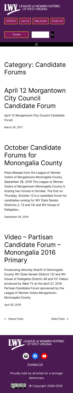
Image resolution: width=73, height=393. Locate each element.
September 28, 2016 (16, 216)
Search (52, 34)
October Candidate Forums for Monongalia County (33, 155)
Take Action (40, 21)
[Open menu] (36, 44)
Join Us (25, 21)
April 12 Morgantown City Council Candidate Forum (35, 98)
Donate (16, 34)
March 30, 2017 (13, 127)
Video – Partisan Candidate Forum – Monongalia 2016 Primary (32, 248)
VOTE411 (11, 21)
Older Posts (60, 318)
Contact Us (35, 364)
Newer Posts (13, 318)
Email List (57, 21)
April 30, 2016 (12, 304)
